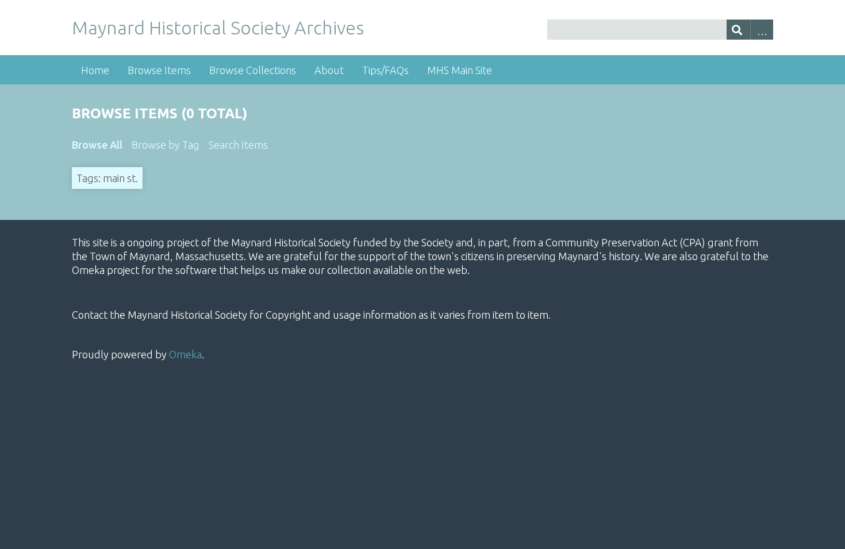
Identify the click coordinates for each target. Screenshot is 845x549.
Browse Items (159, 70)
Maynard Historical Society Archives (218, 27)
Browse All (97, 144)
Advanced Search (762, 30)
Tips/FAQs (385, 70)
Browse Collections (252, 70)
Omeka (185, 354)
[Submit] (738, 30)
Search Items (238, 144)
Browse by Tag (165, 144)
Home (95, 70)
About (329, 70)
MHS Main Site (459, 70)
